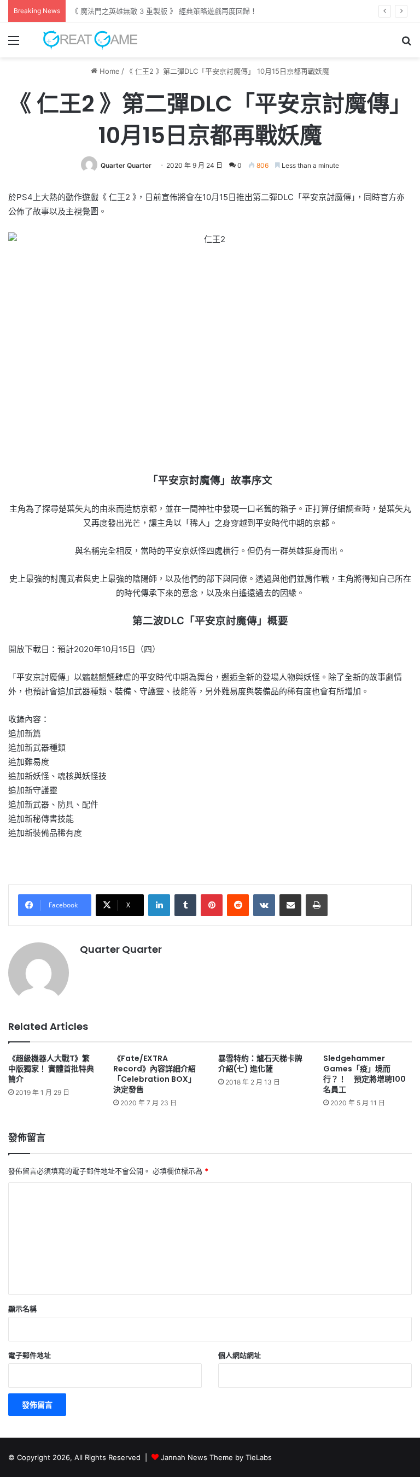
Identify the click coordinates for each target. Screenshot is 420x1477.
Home (108, 71)
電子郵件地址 (29, 1355)
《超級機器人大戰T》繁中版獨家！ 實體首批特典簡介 (51, 1069)
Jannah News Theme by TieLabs (216, 1457)
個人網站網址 (239, 1355)
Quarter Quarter (126, 165)
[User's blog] (85, 40)
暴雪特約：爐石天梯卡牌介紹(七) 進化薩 (260, 1063)
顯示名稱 (22, 1308)
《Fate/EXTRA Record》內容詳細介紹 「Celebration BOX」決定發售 (158, 1074)
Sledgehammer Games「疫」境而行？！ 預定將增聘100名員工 (364, 1074)
